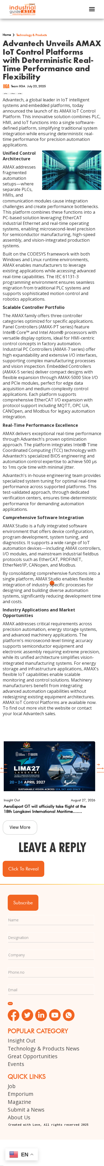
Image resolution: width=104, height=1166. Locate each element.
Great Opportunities (33, 1056)
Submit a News (26, 1109)
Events (16, 1063)
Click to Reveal (23, 868)
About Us (19, 1117)
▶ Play (5, 93)
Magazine (19, 1101)
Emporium (20, 1093)
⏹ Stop (19, 93)
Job (11, 1086)
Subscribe (23, 902)
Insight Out (21, 1040)
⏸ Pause (13, 93)
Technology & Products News (43, 1048)
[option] (49, 776)
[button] (92, 9)
